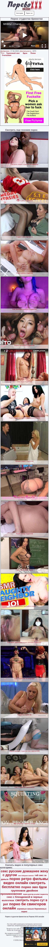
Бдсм (25, 53)
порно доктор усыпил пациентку (35, 894)
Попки (33, 53)
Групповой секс (13, 53)
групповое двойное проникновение (19, 892)
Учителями (6, 55)
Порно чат (29, 13)
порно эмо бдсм (34, 887)
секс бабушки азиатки (26, 875)
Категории (19, 13)
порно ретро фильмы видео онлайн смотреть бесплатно (25, 883)
